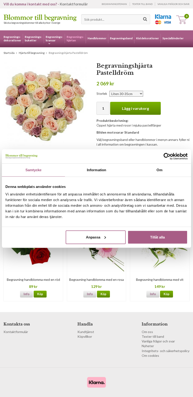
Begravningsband (121, 38)
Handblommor (97, 38)
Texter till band (142, 4)
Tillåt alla (157, 237)
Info (26, 294)
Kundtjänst (85, 332)
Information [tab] (96, 170)
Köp (40, 294)
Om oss (147, 332)
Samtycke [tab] (33, 170)
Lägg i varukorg (135, 108)
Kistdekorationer (147, 38)
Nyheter (148, 346)
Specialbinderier (173, 38)
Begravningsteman (114, 4)
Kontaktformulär (74, 4)
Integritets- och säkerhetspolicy (165, 351)
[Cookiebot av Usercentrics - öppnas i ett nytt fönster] (167, 156)
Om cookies (150, 355)
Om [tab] (159, 170)
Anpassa (93, 237)
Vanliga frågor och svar (173, 4)
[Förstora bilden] (45, 104)
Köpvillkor (84, 336)
